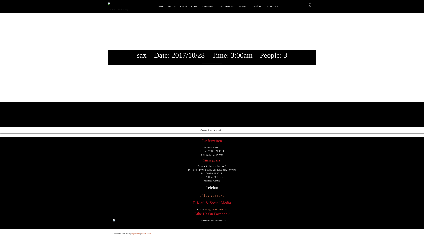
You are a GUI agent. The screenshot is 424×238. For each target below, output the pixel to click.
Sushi (242, 6)
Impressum (135, 233)
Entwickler (113, 110)
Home (161, 6)
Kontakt (272, 6)
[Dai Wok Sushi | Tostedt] (120, 5)
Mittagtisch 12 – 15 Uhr (182, 6)
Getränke (257, 6)
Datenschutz (146, 233)
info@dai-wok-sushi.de (216, 209)
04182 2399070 (212, 195)
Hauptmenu (226, 6)
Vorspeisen (208, 6)
